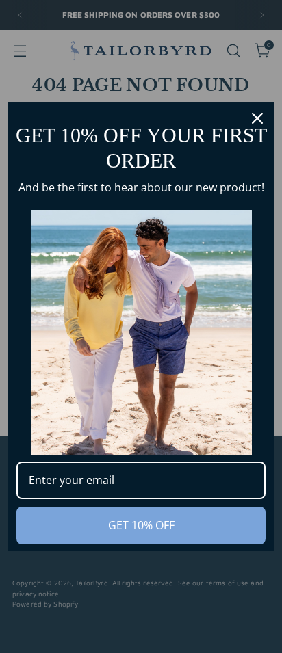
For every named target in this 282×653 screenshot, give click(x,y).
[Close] (257, 118)
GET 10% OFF (141, 525)
